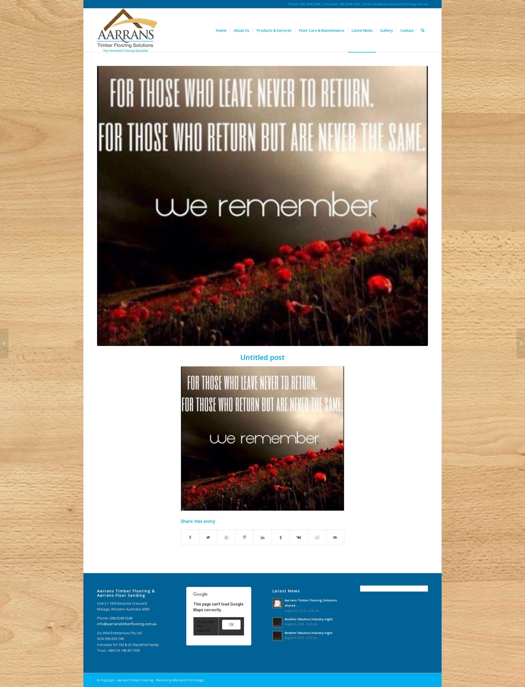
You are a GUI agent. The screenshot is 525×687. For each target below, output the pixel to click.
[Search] (422, 30)
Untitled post (262, 357)
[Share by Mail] (335, 537)
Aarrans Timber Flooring (135, 680)
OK (231, 624)
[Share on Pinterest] (244, 537)
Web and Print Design (188, 680)
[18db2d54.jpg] (262, 206)
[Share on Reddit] (317, 537)
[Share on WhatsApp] (226, 537)
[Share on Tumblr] (281, 537)
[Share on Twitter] (208, 537)
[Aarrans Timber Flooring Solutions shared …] (4, 343)
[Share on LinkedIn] (263, 537)
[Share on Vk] (299, 537)
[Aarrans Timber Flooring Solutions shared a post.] (521, 343)
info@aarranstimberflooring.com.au (400, 4)
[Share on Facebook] (190, 537)
